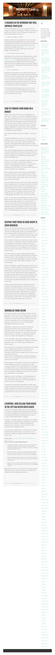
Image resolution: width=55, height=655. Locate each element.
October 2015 (44, 539)
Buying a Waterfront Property (43, 189)
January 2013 (44, 632)
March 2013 (43, 626)
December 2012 (44, 635)
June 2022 (43, 313)
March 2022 (43, 322)
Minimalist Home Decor (15, 311)
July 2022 (43, 310)
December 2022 (44, 296)
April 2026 (43, 232)
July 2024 (43, 260)
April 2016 (43, 522)
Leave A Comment (26, 101)
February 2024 (44, 268)
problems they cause (10, 59)
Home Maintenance (45, 109)
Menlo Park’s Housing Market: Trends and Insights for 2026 (45, 77)
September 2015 (45, 542)
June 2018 (43, 449)
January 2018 (44, 463)
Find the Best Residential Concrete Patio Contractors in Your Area (45, 167)
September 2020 (45, 372)
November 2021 (44, 333)
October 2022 (44, 302)
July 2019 (43, 412)
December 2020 (44, 364)
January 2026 (44, 240)
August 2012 (44, 646)
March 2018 (43, 457)
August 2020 (44, 375)
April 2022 (43, 319)
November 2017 (44, 468)
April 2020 (43, 387)
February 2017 (44, 494)
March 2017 (43, 491)
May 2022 (43, 316)
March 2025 (44, 251)
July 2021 (43, 344)
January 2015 (44, 564)
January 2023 (44, 294)
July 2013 (43, 615)
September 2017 (44, 474)
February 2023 (44, 291)
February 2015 (44, 561)
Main (42, 131)
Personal (43, 134)
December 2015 (44, 533)
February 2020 (44, 392)
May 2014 (43, 587)
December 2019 (44, 398)
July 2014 (43, 581)
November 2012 (44, 637)
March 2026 (44, 234)
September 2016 (45, 508)
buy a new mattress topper (29, 47)
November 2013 (44, 604)
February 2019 (44, 426)
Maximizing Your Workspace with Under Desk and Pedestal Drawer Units (45, 52)
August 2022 (44, 308)
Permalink (33, 101)
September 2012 (44, 643)
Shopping (43, 139)
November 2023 (44, 274)
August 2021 (44, 341)
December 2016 (44, 499)
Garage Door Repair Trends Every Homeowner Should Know (46, 114)
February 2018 (44, 460)
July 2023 (43, 279)
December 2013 (44, 601)
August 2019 (44, 409)
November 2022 (44, 299)
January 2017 (44, 497)
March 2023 (43, 288)
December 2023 (44, 271)
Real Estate (43, 137)
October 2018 (44, 437)
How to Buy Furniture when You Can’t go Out (45, 205)
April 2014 (43, 590)
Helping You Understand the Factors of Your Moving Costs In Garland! (45, 179)
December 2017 (44, 466)
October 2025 (44, 243)
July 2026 (43, 223)
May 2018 (43, 451)
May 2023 (43, 282)
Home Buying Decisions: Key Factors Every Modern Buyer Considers (44, 103)
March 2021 (43, 356)
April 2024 (43, 265)
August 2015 (44, 544)
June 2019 (43, 415)
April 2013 (43, 623)
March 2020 (44, 389)
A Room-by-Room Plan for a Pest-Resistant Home (45, 45)
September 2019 (45, 406)
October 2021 (44, 336)
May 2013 (43, 621)
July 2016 (43, 513)
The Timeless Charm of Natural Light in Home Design (46, 120)
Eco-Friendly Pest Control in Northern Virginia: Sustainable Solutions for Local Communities (46, 69)
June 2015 (43, 550)
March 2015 (43, 559)
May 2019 (43, 418)
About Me (31, 18)
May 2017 (43, 485)
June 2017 (43, 482)
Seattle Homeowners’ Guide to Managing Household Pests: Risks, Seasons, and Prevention (46, 61)
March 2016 (43, 525)
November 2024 (44, 257)
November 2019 (44, 401)
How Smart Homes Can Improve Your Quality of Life (45, 96)
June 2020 (43, 381)
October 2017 (44, 471)
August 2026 (44, 220)
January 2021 (44, 361)
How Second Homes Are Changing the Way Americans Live (45, 91)
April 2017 (43, 488)
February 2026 (44, 237)
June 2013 (43, 618)
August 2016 (44, 511)
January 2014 (44, 598)
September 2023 (45, 277)
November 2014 (44, 570)
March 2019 (43, 423)
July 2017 (43, 480)
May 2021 (43, 350)
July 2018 (43, 446)
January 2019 (44, 429)
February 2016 (44, 528)
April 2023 (43, 285)
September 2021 (44, 339)
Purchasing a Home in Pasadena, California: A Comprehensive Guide (46, 84)
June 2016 (43, 516)
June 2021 (43, 347)
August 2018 (44, 443)
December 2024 (44, 254)
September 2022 (45, 305)
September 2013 (44, 609)
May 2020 (43, 384)
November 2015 (44, 536)
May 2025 (43, 248)
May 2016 (43, 519)
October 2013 (44, 606)
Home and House (45, 128)
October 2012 (44, 640)
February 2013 (44, 629)
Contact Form (25, 18)
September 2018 (45, 440)
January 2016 (44, 530)
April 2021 (43, 353)
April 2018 (43, 454)
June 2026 (43, 226)
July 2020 (43, 378)
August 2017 (44, 477)
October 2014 (44, 573)
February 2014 (44, 595)
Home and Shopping (9, 101)
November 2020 (44, 367)
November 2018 (44, 435)
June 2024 (43, 263)
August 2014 (44, 578)
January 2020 (44, 395)
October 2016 (44, 505)
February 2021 (44, 358)
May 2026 (43, 229)
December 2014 (44, 567)
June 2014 (43, 584)
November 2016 (44, 502)
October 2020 (44, 370)
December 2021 (44, 330)
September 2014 (45, 575)
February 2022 (44, 325)
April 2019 (43, 420)
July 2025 (43, 246)
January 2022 (44, 327)
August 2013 (44, 612)
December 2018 (44, 432)
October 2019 (44, 404)
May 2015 (43, 553)
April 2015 (43, 556)
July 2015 (43, 547)
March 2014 (43, 592)
